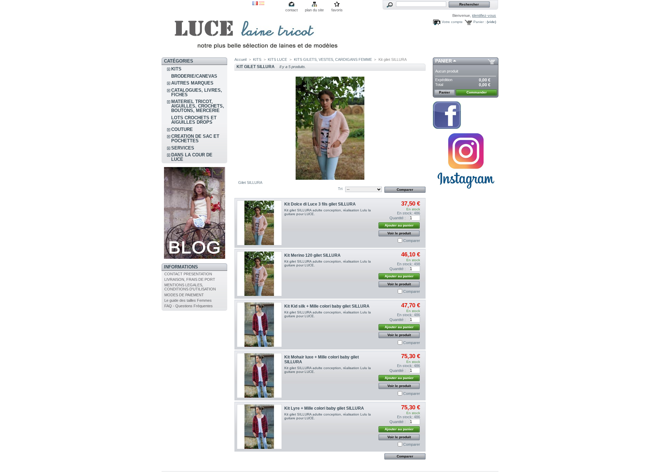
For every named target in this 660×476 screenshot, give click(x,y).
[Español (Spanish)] (261, 4)
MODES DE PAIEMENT (184, 295)
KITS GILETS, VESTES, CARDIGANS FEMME (333, 59)
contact (291, 10)
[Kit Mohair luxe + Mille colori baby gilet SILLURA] (259, 375)
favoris (337, 10)
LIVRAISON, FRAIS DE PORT (189, 279)
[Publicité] (194, 257)
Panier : (479, 22)
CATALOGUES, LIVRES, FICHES (196, 92)
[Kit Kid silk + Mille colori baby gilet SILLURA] (259, 324)
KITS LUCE (277, 59)
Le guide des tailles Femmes (188, 300)
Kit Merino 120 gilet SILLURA (312, 255)
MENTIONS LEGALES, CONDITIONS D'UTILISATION (190, 287)
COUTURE (182, 129)
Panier (443, 61)
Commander (476, 92)
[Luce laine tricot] (207, 28)
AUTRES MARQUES (192, 83)
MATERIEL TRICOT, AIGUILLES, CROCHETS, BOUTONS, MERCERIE (197, 106)
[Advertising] (466, 191)
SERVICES (182, 148)
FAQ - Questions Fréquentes (188, 306)
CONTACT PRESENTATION (188, 274)
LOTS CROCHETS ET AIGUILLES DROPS (194, 120)
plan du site (314, 10)
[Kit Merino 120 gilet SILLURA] (259, 273)
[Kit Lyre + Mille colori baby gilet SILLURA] (259, 426)
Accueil (240, 59)
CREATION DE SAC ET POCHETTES (195, 138)
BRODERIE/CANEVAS (194, 76)
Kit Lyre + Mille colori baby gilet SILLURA (324, 408)
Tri (340, 189)
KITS (176, 68)
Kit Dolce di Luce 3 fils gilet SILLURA (320, 204)
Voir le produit (399, 233)
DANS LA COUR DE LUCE (191, 157)
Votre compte (452, 22)
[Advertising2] (447, 127)
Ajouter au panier (399, 225)
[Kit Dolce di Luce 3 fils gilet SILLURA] (259, 222)
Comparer (411, 241)
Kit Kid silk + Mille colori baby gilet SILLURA (327, 306)
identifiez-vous (484, 15)
